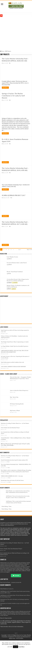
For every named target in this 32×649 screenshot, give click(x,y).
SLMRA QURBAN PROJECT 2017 (13, 195)
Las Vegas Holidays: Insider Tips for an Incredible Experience (14, 346)
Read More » (5, 87)
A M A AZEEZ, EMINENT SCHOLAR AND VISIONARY (13, 366)
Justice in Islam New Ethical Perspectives (19, 390)
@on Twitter (4, 579)
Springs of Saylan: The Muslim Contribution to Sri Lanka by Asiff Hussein (13, 96)
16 (9, 477)
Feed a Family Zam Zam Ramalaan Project (10, 427)
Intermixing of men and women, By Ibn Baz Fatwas (12, 480)
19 (8, 473)
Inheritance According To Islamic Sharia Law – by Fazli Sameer (15, 423)
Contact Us (10, 588)
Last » (19, 249)
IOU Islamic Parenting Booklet (17, 403)
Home (2, 51)
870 (9, 457)
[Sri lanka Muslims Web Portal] (16, 5)
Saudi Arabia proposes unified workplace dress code (12, 362)
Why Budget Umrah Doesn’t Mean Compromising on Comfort (15, 341)
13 (10, 482)
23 (9, 467)
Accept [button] (15, 646)
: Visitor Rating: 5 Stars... (6, 506)
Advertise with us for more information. (13, 626)
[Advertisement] (16, 34)
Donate (17, 575)
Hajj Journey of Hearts (15, 410)
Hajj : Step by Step (14, 397)
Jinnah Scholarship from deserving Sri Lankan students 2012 (14, 460)
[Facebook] (16, 633)
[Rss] (15, 633)
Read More (21, 646)
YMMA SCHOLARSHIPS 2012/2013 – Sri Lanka (12, 476)
